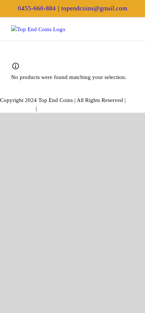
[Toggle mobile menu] (131, 29)
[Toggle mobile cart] (117, 29)
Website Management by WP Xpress (80, 109)
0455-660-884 (37, 8)
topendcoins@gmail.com (94, 8)
